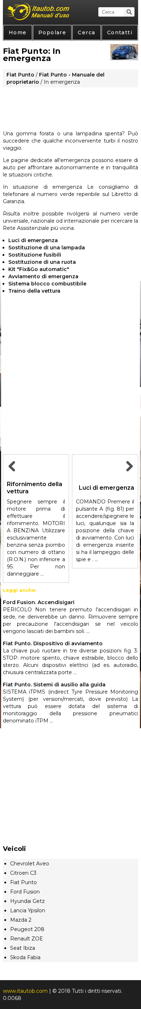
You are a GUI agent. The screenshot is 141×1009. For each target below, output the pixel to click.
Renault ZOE (26, 938)
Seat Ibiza (22, 948)
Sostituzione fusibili (34, 255)
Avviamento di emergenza (43, 276)
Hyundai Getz (27, 901)
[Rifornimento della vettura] (12, 474)
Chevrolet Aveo (29, 863)
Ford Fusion (25, 891)
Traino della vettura (34, 291)
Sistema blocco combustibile (47, 283)
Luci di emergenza (33, 240)
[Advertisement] (70, 106)
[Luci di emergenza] (128, 474)
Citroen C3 (23, 873)
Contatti (119, 32)
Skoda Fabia (25, 957)
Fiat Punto (20, 74)
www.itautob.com (25, 991)
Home (18, 32)
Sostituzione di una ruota (42, 262)
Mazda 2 (20, 920)
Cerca (86, 32)
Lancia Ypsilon (27, 910)
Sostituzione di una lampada (46, 247)
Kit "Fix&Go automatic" (38, 269)
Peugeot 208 (27, 929)
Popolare (52, 32)
